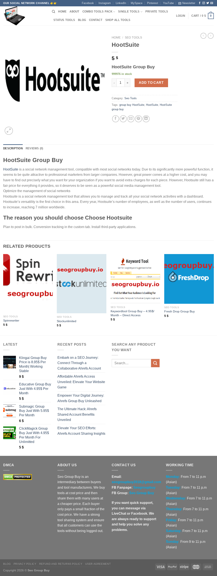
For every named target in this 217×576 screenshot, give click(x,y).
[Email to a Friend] (130, 118)
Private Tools (156, 11)
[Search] (53, 12)
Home (62, 11)
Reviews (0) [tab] (34, 148)
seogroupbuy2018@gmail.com (136, 482)
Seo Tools (133, 37)
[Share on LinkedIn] (146, 118)
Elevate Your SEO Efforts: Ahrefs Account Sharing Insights (81, 430)
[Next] (213, 294)
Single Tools (128, 11)
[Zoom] (9, 131)
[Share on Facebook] (115, 118)
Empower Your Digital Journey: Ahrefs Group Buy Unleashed (80, 398)
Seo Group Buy (141, 493)
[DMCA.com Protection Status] (17, 476)
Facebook (88, 3)
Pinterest (152, 3)
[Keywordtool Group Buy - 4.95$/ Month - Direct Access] (135, 279)
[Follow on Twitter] (207, 3)
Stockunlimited (66, 321)
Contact (95, 20)
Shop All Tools (118, 20)
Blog (82, 20)
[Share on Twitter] (123, 118)
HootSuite (152, 104)
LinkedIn (121, 3)
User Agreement (98, 563)
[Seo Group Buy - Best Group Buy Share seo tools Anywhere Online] (24, 15)
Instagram (105, 3)
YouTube (168, 3)
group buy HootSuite (131, 104)
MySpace (136, 3)
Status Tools (64, 20)
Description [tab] (13, 148)
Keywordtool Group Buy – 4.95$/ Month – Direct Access (132, 313)
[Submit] (155, 363)
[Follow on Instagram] (203, 3)
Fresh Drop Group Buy (179, 311)
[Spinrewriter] (28, 283)
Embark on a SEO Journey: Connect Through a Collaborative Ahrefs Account (79, 363)
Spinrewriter (11, 320)
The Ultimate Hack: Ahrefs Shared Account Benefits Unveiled (77, 414)
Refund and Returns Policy (60, 563)
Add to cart (151, 82)
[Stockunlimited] (81, 283)
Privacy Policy (25, 563)
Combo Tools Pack (97, 11)
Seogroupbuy (144, 487)
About (74, 11)
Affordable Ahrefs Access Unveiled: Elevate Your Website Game (81, 382)
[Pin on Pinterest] (138, 118)
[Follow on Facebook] (199, 3)
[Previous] (3, 294)
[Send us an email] (211, 3)
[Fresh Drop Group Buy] (189, 279)
